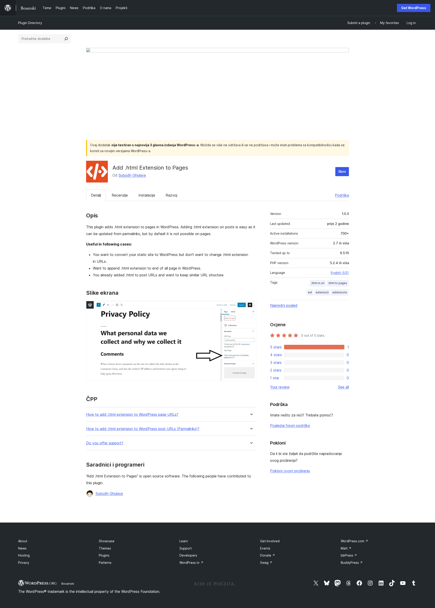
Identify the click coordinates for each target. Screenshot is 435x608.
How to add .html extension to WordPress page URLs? (132, 414)
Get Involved (270, 541)
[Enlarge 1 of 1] (251, 307)
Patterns (105, 562)
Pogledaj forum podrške (290, 425)
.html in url (317, 283)
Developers (188, 555)
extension (322, 292)
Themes (105, 548)
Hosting (24, 555)
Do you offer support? (104, 443)
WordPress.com (354, 541)
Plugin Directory (30, 23)
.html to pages (337, 283)
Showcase (106, 541)
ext (310, 292)
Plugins (104, 555)
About (22, 541)
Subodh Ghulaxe (132, 175)
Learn (183, 541)
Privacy (23, 562)
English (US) (340, 273)
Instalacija (146, 195)
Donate (267, 555)
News (22, 548)
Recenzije (120, 195)
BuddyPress (352, 562)
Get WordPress (413, 8)
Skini (342, 171)
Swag (266, 562)
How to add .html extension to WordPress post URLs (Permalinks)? (142, 429)
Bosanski (67, 583)
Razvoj (171, 195)
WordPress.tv (191, 562)
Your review (280, 387)
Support (185, 548)
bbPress (349, 555)
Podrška (342, 195)
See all (343, 387)
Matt (346, 548)
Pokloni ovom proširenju (290, 471)
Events (265, 548)
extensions (339, 292)
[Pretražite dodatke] (66, 38)
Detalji (96, 195)
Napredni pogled (283, 305)
